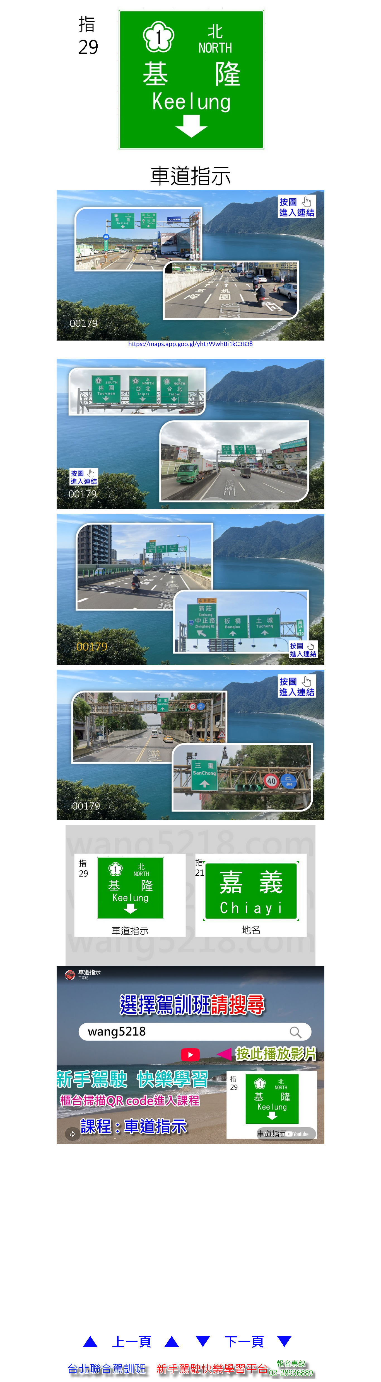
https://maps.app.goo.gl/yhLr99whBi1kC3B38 (190, 344)
